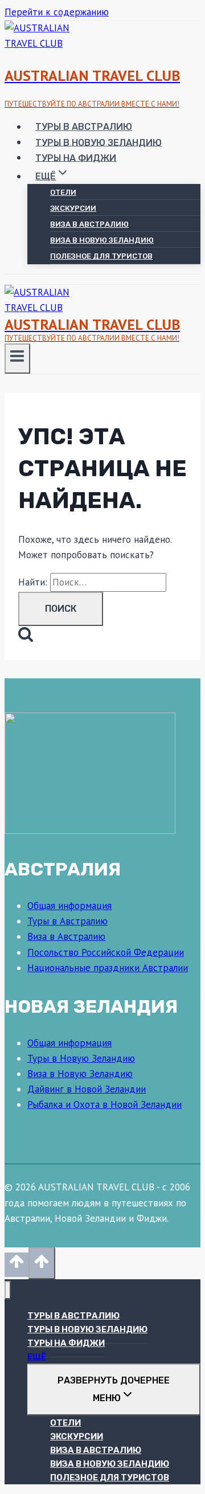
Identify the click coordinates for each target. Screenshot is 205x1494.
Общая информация (69, 905)
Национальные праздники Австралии (107, 967)
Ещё (36, 1357)
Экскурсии (73, 208)
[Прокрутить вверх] (16, 1264)
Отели (63, 192)
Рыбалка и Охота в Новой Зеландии (104, 1104)
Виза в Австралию (89, 224)
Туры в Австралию (83, 126)
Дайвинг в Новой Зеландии (86, 1089)
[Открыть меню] (17, 358)
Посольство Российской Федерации (105, 952)
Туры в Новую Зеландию (98, 142)
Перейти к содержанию (57, 12)
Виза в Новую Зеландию (102, 240)
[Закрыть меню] (8, 1290)
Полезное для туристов (101, 256)
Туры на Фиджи (75, 157)
